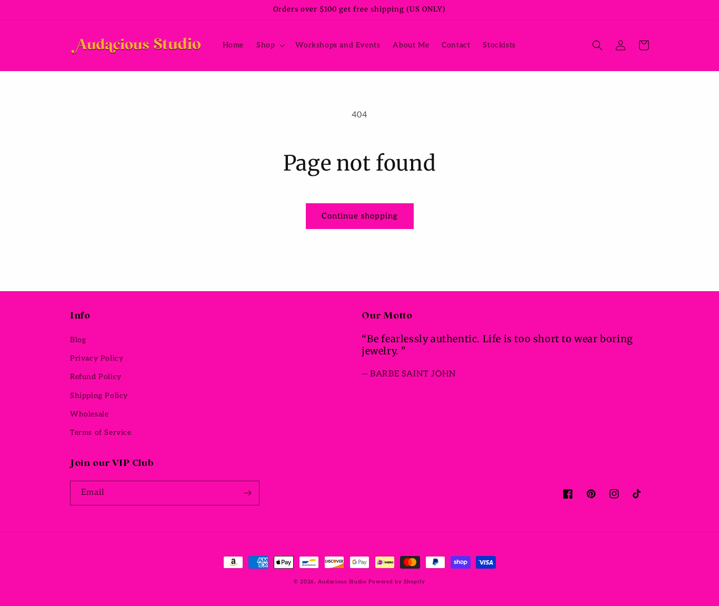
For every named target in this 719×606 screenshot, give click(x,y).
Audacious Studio (342, 582)
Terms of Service (101, 432)
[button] (269, 45)
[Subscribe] (247, 493)
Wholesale (89, 414)
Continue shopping (360, 216)
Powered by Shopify (396, 582)
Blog (78, 339)
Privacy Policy (96, 358)
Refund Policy (96, 376)
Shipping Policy (99, 395)
